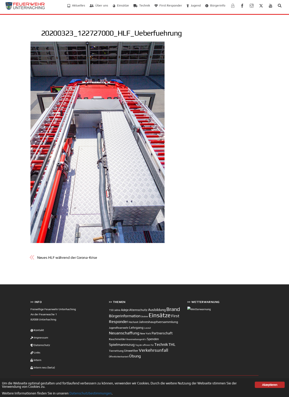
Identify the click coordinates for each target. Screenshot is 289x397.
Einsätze (122, 5)
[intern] (233, 5)
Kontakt (38, 330)
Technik (144, 5)
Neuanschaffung (124, 332)
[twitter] (261, 5)
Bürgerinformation (125, 316)
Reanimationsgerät (135, 339)
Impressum (40, 337)
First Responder (170, 5)
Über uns (101, 5)
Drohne (144, 316)
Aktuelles (78, 5)
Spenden (153, 339)
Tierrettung (116, 350)
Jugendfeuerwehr (119, 327)
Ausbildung (157, 310)
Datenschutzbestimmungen (90, 393)
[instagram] (252, 5)
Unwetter (131, 350)
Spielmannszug (122, 344)
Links (36, 352)
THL (171, 344)
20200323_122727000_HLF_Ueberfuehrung (111, 33)
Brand (173, 309)
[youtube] (270, 5)
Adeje (125, 310)
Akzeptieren (269, 385)
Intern (37, 360)
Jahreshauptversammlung (158, 322)
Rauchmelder (117, 339)
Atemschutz (138, 310)
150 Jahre (114, 310)
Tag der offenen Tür (144, 345)
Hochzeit (133, 322)
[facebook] (242, 5)
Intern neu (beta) (44, 367)
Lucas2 (147, 328)
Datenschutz (41, 345)
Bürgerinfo (217, 5)
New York (145, 333)
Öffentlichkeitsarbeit (119, 356)
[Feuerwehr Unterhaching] (25, 9)
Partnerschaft (162, 333)
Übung (135, 356)
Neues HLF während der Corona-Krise (67, 257)
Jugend (195, 5)
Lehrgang (136, 327)
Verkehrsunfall (153, 350)
